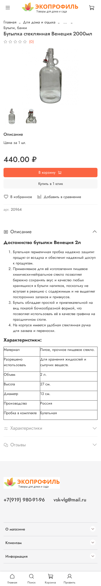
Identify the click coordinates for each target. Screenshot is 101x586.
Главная (10, 22)
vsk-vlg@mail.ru (70, 499)
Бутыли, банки (15, 27)
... (65, 22)
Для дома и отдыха (39, 22)
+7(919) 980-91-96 (24, 499)
